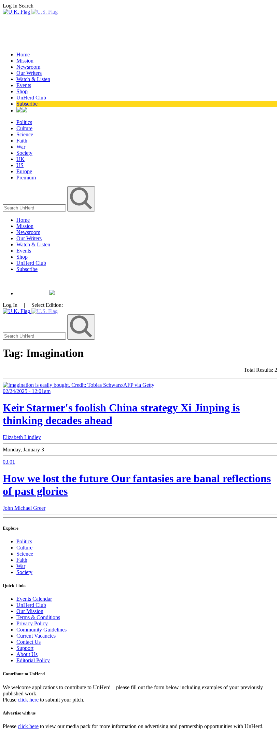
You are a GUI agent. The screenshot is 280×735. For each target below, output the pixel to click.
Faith (21, 141)
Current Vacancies (36, 636)
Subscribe (27, 104)
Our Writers (29, 73)
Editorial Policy (33, 660)
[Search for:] (35, 207)
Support (24, 648)
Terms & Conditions (38, 617)
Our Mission (29, 611)
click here (28, 700)
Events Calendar (34, 599)
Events (23, 85)
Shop (22, 91)
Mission (24, 61)
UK (20, 159)
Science (24, 134)
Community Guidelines (41, 629)
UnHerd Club (31, 97)
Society (24, 153)
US (20, 165)
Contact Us (28, 642)
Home (23, 54)
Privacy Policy (32, 623)
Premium (26, 177)
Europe (24, 171)
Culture (24, 128)
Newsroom (28, 67)
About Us (27, 654)
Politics (24, 122)
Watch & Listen (33, 79)
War (20, 147)
